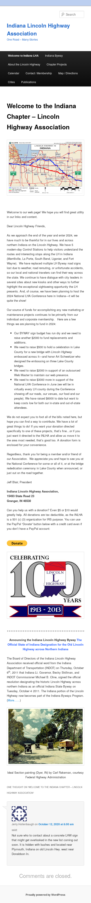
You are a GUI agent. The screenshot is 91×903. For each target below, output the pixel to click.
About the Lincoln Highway (24, 64)
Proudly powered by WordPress (45, 895)
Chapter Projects (57, 64)
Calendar (13, 73)
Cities (11, 82)
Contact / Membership (39, 73)
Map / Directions (68, 73)
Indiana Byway (54, 55)
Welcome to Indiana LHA (23, 56)
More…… (14, 700)
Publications (28, 82)
